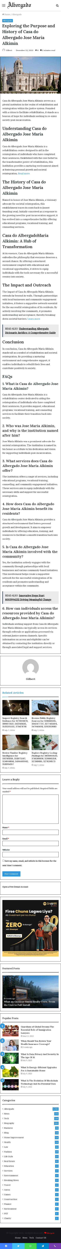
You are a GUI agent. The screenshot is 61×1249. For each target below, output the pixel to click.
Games (7, 1194)
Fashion (8, 1151)
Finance (7, 1204)
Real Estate (9, 1161)
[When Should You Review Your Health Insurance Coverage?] (10, 1045)
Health (7, 1142)
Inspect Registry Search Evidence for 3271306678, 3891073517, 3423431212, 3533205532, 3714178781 (15, 722)
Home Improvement (14, 1137)
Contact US (41, 1238)
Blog (6, 1132)
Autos (7, 1190)
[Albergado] (19, 5)
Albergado (17, 14)
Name (5, 827)
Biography (9, 1123)
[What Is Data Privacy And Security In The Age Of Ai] (10, 1058)
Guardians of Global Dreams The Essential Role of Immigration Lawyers (37, 1029)
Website (6, 850)
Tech (6, 1118)
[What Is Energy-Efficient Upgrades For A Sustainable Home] (10, 1071)
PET (6, 1213)
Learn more (34, 318)
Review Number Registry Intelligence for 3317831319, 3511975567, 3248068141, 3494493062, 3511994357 (15, 759)
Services (8, 1171)
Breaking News (11, 1180)
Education (9, 1166)
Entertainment (11, 1175)
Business (8, 1128)
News (6, 1113)
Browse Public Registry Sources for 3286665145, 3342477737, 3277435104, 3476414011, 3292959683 (44, 722)
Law (6, 1147)
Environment (10, 1209)
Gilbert (9, 50)
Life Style (8, 1156)
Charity (7, 1218)
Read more (24, 173)
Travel (7, 1185)
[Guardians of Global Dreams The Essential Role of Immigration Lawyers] (10, 1030)
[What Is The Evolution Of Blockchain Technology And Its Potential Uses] (10, 1084)
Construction (10, 1199)
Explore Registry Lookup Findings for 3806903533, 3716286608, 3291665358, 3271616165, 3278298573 (45, 757)
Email (5, 838)
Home (7, 14)
